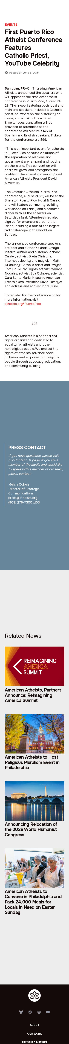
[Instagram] (39, 1012)
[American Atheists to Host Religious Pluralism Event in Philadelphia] (34, 745)
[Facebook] (30, 1012)
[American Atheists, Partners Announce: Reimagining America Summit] (34, 678)
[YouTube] (48, 1012)
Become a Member (34, 1042)
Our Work (34, 1033)
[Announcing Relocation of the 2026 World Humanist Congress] (34, 812)
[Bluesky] (21, 1012)
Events (11, 25)
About (34, 1025)
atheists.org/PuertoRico (23, 304)
